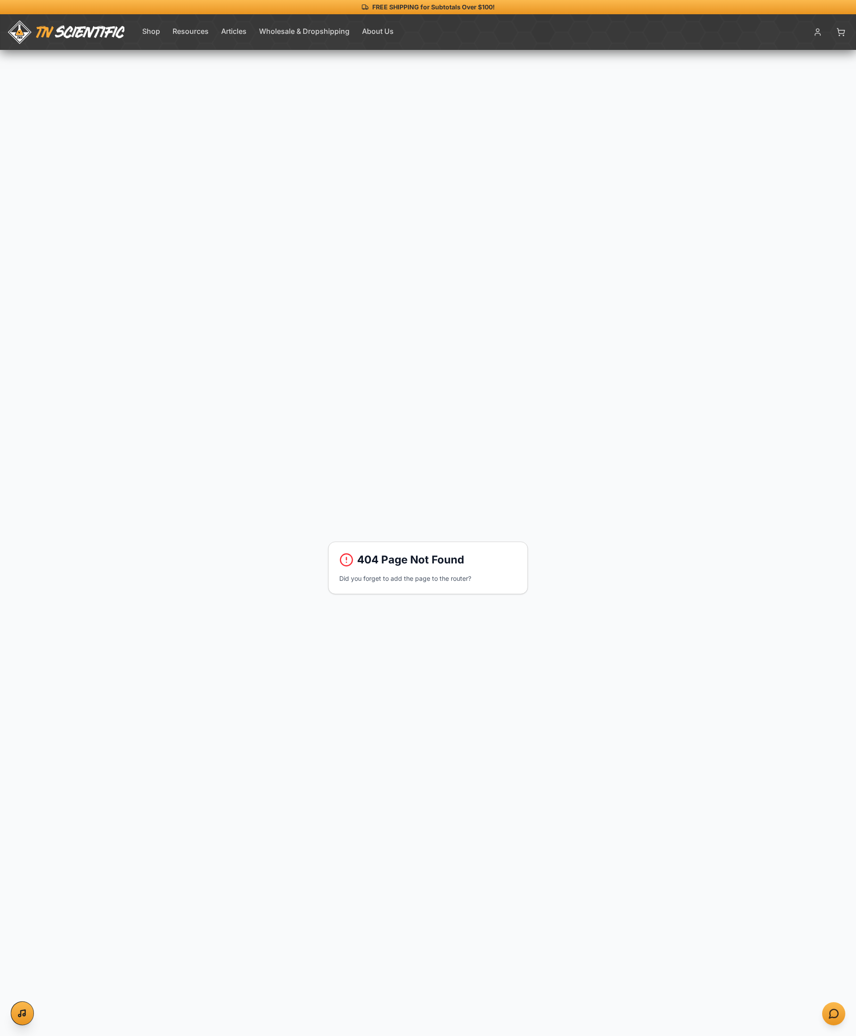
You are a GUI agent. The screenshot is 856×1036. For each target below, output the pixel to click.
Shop (151, 31)
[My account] (818, 32)
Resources (191, 31)
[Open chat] (833, 1013)
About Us (378, 31)
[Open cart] (841, 32)
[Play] (22, 1013)
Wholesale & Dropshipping (304, 31)
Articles (234, 31)
